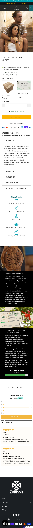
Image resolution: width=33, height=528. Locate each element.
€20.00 (5, 98)
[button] (16, 402)
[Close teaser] (9, 519)
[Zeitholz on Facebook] (13, 515)
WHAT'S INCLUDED (10, 177)
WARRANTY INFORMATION (12, 183)
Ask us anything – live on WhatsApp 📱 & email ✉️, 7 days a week (16, 1)
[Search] (27, 8)
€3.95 (20, 97)
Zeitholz (18, 520)
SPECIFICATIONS (10, 171)
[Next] (30, 33)
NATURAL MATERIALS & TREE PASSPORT (16, 188)
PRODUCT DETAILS (11, 141)
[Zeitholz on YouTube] (16, 515)
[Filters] (2, 422)
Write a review (16, 417)
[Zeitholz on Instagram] (19, 515)
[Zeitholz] (16, 8)
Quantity (5, 102)
